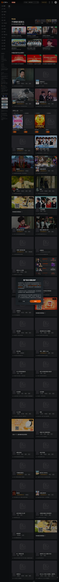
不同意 (24, 301)
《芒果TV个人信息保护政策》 (32, 285)
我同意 (35, 301)
